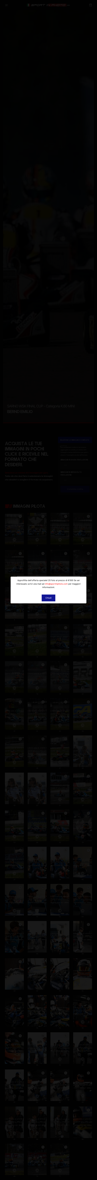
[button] (48, 598)
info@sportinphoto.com (56, 584)
